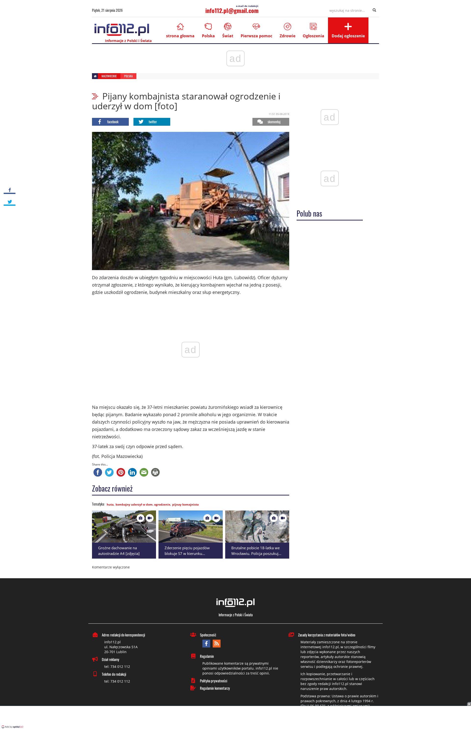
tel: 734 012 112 (117, 666)
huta (110, 504)
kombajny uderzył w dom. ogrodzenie (143, 504)
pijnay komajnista (185, 504)
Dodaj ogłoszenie (348, 36)
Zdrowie (287, 36)
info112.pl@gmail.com (232, 10)
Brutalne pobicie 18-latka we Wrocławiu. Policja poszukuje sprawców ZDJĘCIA (255, 553)
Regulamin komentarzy (215, 688)
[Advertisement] (235, 718)
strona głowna (180, 36)
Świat (227, 36)
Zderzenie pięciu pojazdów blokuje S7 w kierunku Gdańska (187, 553)
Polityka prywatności (213, 680)
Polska (208, 36)
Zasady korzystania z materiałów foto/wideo (326, 634)
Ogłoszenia (313, 36)
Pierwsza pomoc (256, 36)
